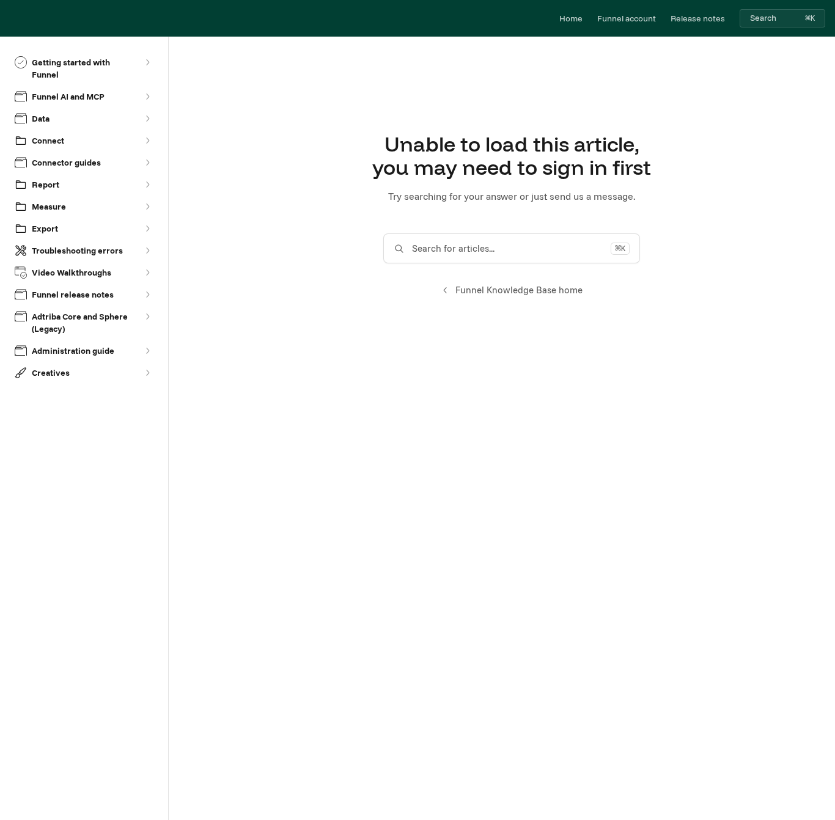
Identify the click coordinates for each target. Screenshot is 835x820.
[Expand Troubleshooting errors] (147, 250)
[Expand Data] (147, 118)
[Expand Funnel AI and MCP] (147, 96)
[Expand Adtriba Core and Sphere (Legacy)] (147, 316)
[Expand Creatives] (147, 372)
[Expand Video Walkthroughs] (147, 272)
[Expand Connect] (147, 140)
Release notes (698, 18)
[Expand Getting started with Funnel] (147, 62)
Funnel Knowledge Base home (519, 290)
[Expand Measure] (147, 206)
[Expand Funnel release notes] (147, 294)
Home (571, 18)
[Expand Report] (147, 184)
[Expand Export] (147, 228)
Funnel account (626, 18)
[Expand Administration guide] (147, 350)
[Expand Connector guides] (147, 162)
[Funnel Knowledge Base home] (12, 18)
